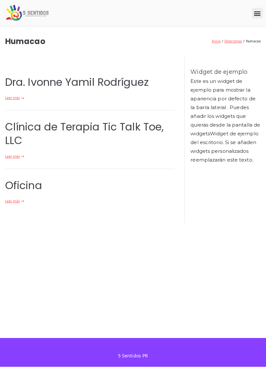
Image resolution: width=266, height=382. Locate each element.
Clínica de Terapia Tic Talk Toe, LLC (84, 133)
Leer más (12, 98)
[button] (257, 13)
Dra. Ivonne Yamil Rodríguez (77, 82)
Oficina (23, 185)
